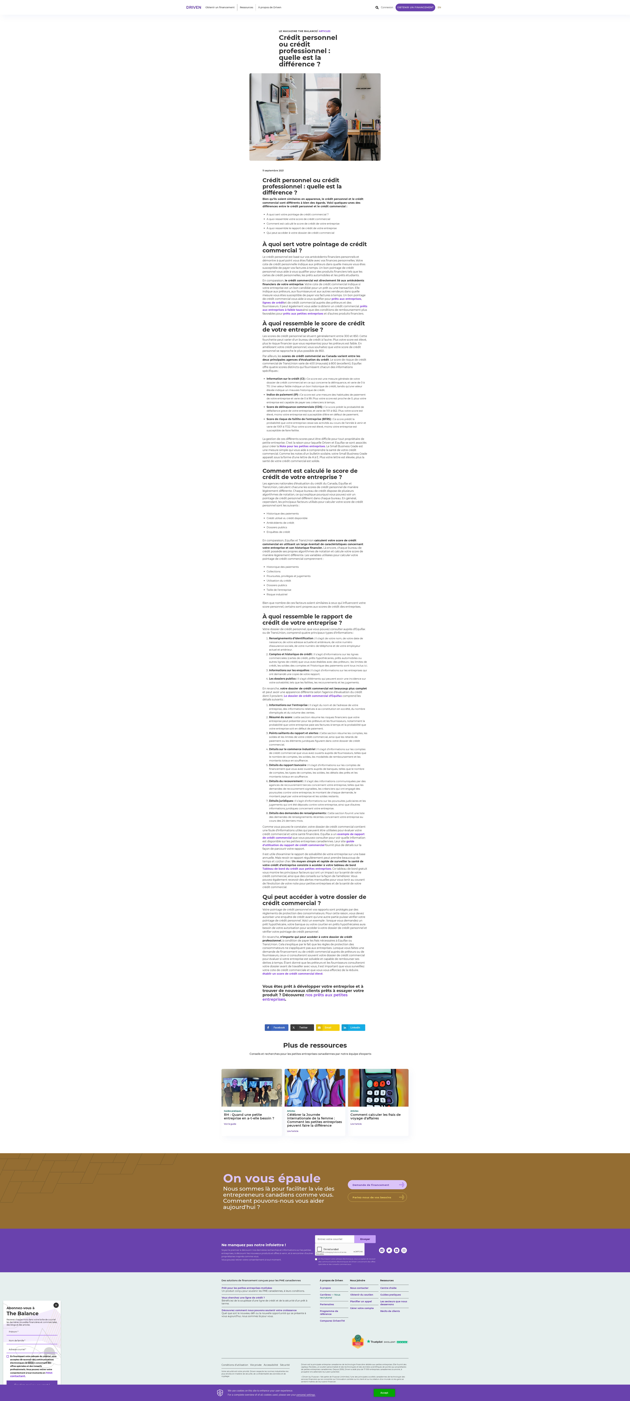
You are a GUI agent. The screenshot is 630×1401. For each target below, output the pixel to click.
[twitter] (389, 1250)
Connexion (387, 7)
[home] (195, 7)
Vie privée (256, 1364)
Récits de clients (390, 1311)
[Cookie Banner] (315, 1393)
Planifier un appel (361, 1301)
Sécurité (285, 1364)
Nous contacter (359, 1288)
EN (439, 7)
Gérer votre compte (362, 1308)
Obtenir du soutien (361, 1294)
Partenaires (327, 1304)
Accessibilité (271, 1364)
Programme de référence (329, 1313)
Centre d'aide (388, 1288)
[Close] (56, 1305)
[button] (220, 7)
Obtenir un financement (415, 7)
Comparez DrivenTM (332, 1320)
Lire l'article (292, 1131)
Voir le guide (230, 1124)
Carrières (330, 1296)
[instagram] (404, 1250)
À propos (325, 1288)
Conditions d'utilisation (234, 1364)
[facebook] (382, 1250)
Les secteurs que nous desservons (393, 1303)
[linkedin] (396, 1250)
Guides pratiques (390, 1294)
